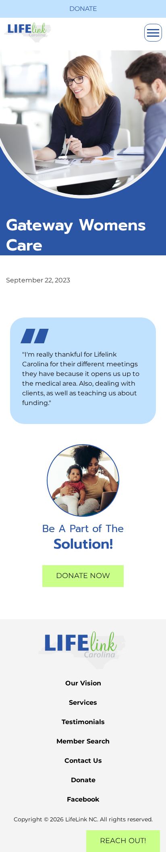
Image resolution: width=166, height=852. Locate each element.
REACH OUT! (123, 840)
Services (83, 702)
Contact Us (83, 760)
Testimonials (83, 722)
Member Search (83, 741)
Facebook (83, 799)
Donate (83, 9)
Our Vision (83, 683)
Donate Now (83, 575)
